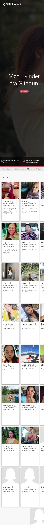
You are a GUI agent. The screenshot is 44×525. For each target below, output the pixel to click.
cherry (5, 283)
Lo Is (24, 487)
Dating (40, 169)
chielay (6, 446)
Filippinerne (31, 169)
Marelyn (6, 487)
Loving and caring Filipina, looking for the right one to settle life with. (10, 251)
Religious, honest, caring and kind (30, 250)
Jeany (25, 283)
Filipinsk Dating (6, 169)
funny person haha (8, 290)
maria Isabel (28, 324)
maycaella (27, 406)
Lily (4, 242)
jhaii (5, 365)
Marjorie (7, 201)
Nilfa (24, 201)
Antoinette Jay (28, 446)
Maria (24, 242)
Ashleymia (8, 406)
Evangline (26, 365)
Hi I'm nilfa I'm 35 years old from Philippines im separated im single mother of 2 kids (29, 211)
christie (6, 324)
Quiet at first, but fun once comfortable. (29, 290)
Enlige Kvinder (19, 169)
